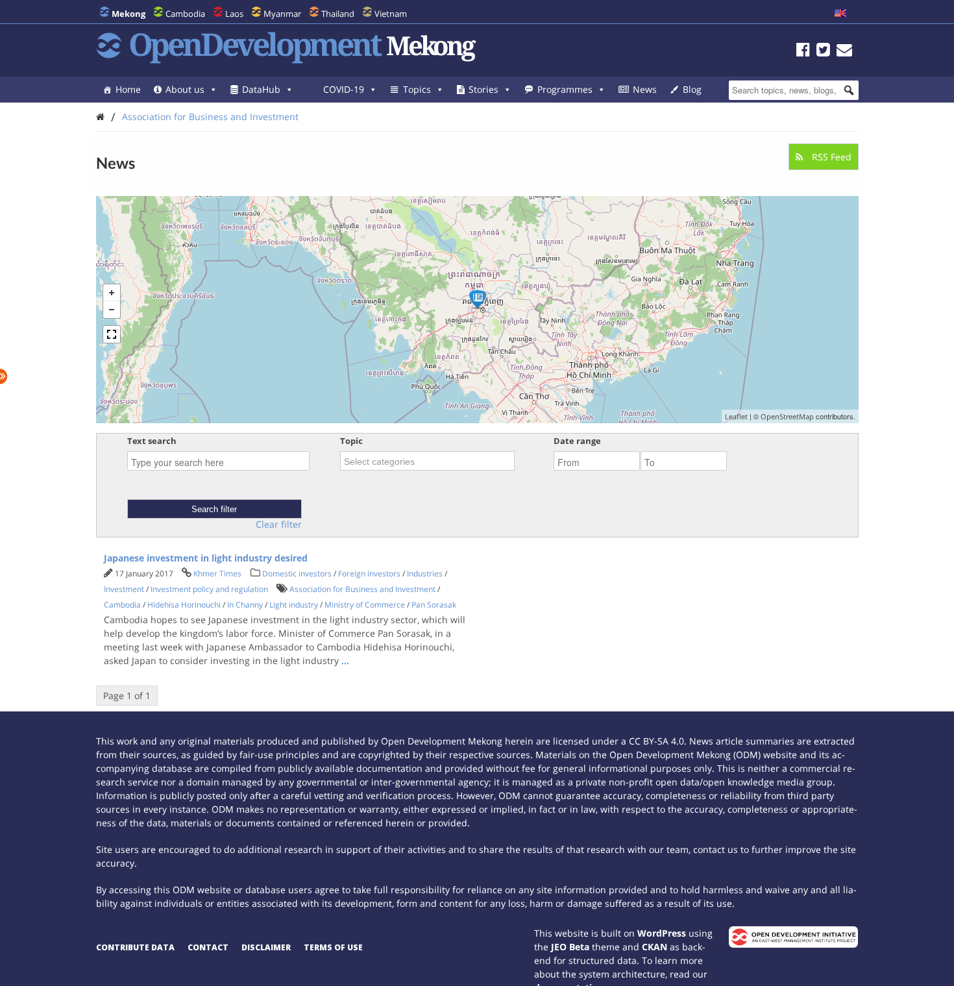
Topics (417, 89)
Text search (152, 441)
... (345, 660)
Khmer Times (217, 573)
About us (184, 89)
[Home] (100, 116)
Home (128, 89)
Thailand (337, 13)
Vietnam (390, 13)
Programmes (565, 89)
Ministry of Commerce (364, 604)
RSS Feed (830, 157)
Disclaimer (266, 947)
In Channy (245, 604)
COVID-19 (343, 89)
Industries (425, 573)
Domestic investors (297, 573)
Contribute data (135, 947)
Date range (577, 441)
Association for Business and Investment (210, 116)
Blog (692, 89)
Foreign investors (369, 573)
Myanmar (282, 13)
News (645, 89)
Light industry (293, 604)
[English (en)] (840, 13)
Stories (483, 89)
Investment (124, 589)
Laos (234, 13)
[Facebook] (803, 51)
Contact (208, 947)
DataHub (261, 89)
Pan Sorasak (433, 604)
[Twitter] (823, 51)
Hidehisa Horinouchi (184, 604)
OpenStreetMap (787, 416)
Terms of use (333, 947)
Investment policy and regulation (209, 589)
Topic (351, 441)
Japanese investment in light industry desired (206, 558)
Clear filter (279, 524)
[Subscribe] (844, 51)
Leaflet (736, 416)
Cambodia (185, 13)
